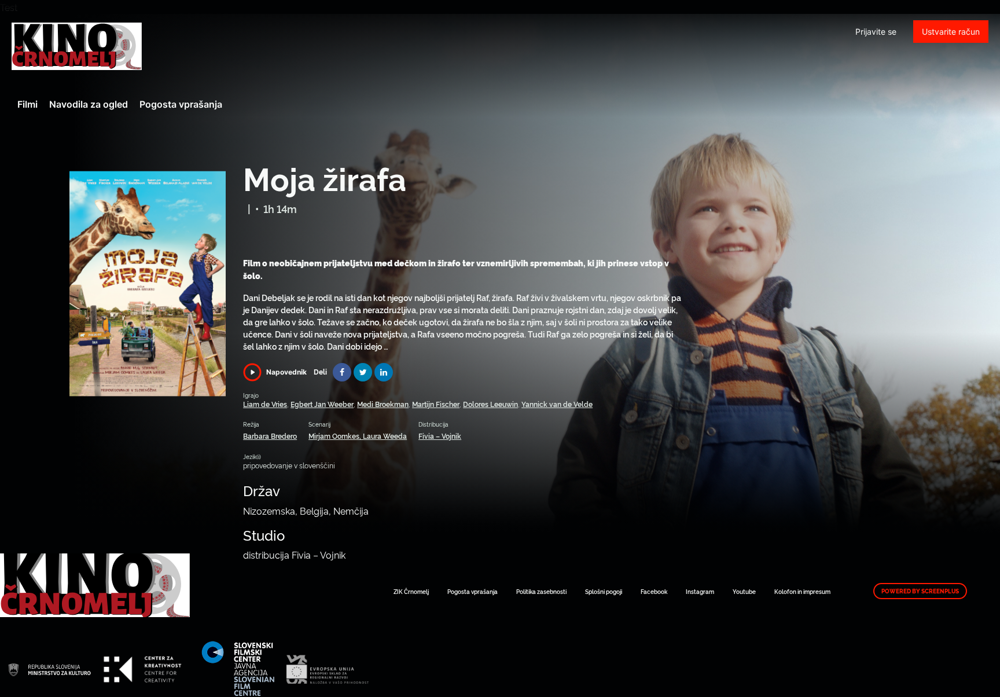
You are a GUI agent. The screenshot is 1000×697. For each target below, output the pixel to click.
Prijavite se (875, 31)
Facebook (654, 591)
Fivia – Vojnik (439, 436)
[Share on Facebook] (342, 372)
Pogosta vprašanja (180, 104)
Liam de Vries (265, 404)
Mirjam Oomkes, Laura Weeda (357, 436)
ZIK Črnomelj (411, 591)
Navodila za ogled (88, 104)
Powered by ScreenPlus (920, 591)
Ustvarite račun (951, 31)
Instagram (700, 591)
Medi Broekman (383, 404)
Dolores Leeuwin (490, 404)
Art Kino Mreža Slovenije (77, 46)
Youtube (744, 591)
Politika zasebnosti (541, 591)
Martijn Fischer (435, 404)
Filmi (27, 104)
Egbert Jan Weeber (322, 404)
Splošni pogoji (603, 591)
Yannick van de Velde (557, 404)
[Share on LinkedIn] (383, 372)
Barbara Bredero (270, 436)
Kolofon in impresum (802, 591)
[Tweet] (363, 372)
